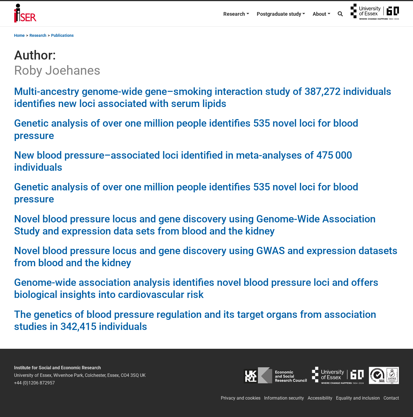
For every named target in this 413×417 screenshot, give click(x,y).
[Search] (340, 14)
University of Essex (375, 14)
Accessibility (320, 398)
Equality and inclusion (358, 398)
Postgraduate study (279, 14)
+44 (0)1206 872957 (34, 383)
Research (234, 14)
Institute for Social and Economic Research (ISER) (25, 14)
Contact (391, 398)
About (319, 14)
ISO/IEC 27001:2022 (384, 375)
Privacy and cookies (240, 398)
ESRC (275, 375)
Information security (284, 398)
